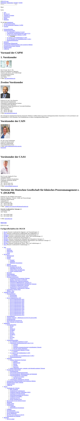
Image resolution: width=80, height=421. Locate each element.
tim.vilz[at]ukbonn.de (10, 78)
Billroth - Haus (10, 291)
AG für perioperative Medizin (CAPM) (13, 25)
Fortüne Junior (10, 403)
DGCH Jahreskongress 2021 (17, 305)
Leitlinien (9, 409)
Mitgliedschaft (10, 255)
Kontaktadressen (14, 371)
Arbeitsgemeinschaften (9, 23)
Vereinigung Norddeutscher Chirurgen (19, 285)
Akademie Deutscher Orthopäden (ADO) (20, 392)
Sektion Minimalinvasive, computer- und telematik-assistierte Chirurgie (27, 368)
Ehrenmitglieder (11, 274)
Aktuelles (15, 365)
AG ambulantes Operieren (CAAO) (16, 32)
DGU (5, 244)
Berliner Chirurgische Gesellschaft (18, 279)
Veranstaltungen (11, 316)
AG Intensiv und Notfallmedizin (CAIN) (17, 37)
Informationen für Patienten (13, 416)
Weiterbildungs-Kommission (17, 407)
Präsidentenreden (11, 319)
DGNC (6, 237)
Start (5, 12)
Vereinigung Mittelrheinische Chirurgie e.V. (20, 282)
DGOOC (6, 239)
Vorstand (6, 26)
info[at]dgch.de (8, 218)
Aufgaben (15, 344)
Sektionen (6, 42)
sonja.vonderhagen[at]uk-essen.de (13, 146)
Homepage (3, 147)
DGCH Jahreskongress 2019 (17, 308)
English (20, 2)
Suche (8, 253)
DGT (5, 242)
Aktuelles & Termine (9, 15)
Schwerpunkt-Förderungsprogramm (19, 372)
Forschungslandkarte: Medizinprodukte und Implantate (23, 374)
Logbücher (12, 406)
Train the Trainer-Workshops (20, 348)
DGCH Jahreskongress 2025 (17, 299)
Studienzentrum (7, 47)
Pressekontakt (13, 295)
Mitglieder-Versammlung (16, 262)
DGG (5, 233)
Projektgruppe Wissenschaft (10, 43)
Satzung (9, 264)
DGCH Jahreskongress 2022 (17, 303)
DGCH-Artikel (10, 419)
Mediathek (9, 402)
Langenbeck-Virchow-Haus (14, 289)
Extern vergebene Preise (16, 271)
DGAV (6, 232)
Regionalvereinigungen (12, 277)
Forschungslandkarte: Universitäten (18, 375)
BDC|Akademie (14, 389)
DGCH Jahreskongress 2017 (17, 310)
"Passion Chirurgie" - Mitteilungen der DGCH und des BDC (22, 317)
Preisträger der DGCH (15, 267)
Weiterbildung (10, 405)
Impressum (3, 2)
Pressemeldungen (11, 293)
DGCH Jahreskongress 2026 (14, 298)
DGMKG (6, 236)
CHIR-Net (6, 49)
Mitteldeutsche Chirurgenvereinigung (19, 281)
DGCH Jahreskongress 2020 (17, 306)
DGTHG (6, 243)
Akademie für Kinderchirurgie (17, 393)
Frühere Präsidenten (12, 275)
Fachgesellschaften (8, 29)
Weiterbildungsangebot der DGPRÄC (19, 395)
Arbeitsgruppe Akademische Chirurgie (19, 379)
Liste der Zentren (17, 378)
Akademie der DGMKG (16, 396)
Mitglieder (6, 19)
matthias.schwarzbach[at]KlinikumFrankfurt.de (16, 206)
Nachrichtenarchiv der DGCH (14, 320)
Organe (9, 258)
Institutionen (7, 17)
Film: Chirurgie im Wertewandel (15, 322)
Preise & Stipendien (12, 265)
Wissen (5, 18)
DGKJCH (6, 235)
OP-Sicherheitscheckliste (13, 412)
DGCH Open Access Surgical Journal (16, 400)
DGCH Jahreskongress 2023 (17, 302)
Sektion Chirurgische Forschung (18, 360)
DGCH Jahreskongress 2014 (17, 315)
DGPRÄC (6, 240)
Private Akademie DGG (16, 399)
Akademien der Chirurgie (13, 388)
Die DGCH (7, 14)
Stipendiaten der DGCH (16, 268)
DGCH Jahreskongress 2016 (17, 312)
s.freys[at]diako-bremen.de (11, 186)
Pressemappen (13, 296)
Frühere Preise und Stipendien (17, 270)
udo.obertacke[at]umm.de (10, 113)
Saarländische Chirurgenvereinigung (19, 286)
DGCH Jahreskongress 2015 (17, 313)
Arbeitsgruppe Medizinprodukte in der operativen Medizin (18, 44)
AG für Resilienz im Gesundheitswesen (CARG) (19, 39)
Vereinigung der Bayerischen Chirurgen (20, 278)
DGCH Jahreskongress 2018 (17, 309)
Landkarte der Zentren (18, 376)
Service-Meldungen (12, 413)
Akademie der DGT (15, 398)
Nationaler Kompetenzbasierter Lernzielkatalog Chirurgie (27, 347)
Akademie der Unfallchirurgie (17, 391)
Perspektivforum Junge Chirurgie (12, 46)
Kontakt (16, 2)
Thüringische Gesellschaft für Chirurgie (20, 288)
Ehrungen (9, 272)
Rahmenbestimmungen (12, 40)
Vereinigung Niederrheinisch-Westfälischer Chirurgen (23, 284)
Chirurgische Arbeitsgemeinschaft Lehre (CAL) (18, 33)
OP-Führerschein (11, 410)
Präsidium (12, 261)
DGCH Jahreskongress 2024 (17, 300)
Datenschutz (10, 2)
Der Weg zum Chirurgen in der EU (15, 414)
